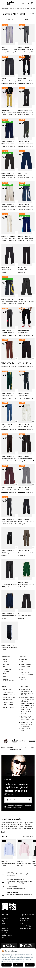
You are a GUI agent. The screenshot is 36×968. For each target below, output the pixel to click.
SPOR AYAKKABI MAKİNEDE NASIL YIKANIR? (26, 711)
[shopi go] (10, 3)
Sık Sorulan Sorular (25, 928)
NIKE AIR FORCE (8, 705)
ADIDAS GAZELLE (8, 700)
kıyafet (14, 826)
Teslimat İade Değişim (26, 926)
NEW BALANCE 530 (9, 694)
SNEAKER (6, 664)
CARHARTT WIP (25, 672)
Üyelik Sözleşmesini (13, 805)
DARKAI (23, 677)
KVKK (21, 923)
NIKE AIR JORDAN (8, 707)
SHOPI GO (24, 659)
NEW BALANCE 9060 (9, 697)
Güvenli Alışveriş (24, 918)
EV (4, 667)
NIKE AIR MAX (7, 689)
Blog (2, 938)
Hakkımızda (4, 918)
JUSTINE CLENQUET (27, 675)
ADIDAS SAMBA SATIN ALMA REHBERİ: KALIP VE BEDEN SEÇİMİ (27, 705)
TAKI (4, 674)
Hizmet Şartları (5, 933)
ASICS (22, 669)
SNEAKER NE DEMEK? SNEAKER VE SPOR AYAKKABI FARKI (27, 724)
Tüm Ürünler (26, 836)
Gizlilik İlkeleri (24, 921)
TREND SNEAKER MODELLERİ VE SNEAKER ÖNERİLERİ (27, 718)
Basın (3, 923)
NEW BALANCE (25, 667)
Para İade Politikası (6, 935)
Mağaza (3, 921)
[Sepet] (32, 3)
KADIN (5, 659)
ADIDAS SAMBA (7, 692)
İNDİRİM (5, 676)
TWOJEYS (23, 680)
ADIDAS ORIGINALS (26, 664)
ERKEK (5, 662)
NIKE (22, 662)
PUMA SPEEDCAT (8, 702)
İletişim (3, 926)
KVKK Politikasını (26, 805)
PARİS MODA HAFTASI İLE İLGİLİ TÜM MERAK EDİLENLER (27, 699)
